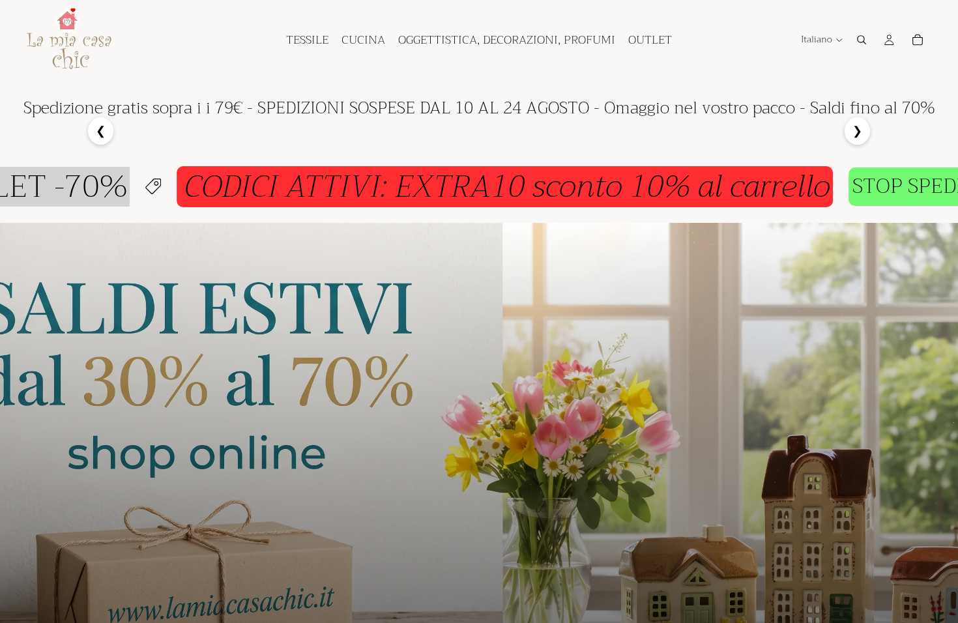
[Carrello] (917, 39)
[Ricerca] (861, 39)
